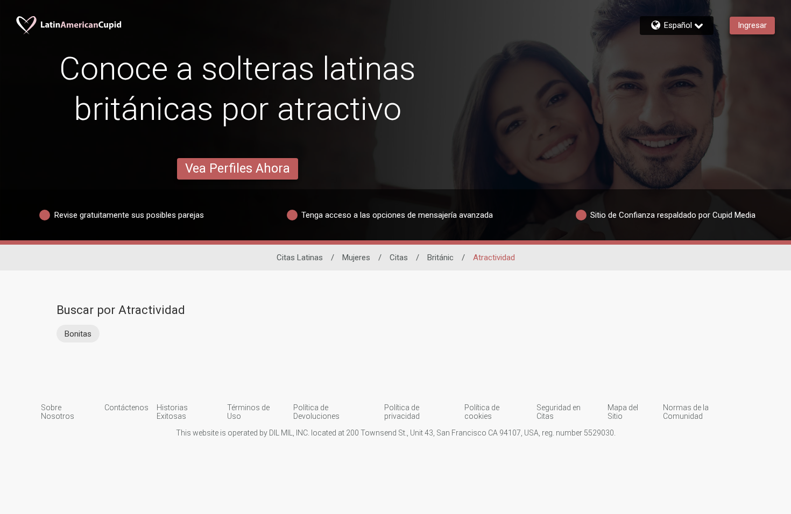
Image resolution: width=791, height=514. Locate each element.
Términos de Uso (248, 411)
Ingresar (752, 25)
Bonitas (78, 334)
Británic (440, 257)
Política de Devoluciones (316, 411)
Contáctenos (126, 407)
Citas (399, 257)
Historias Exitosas (172, 411)
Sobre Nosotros (57, 411)
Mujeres (356, 257)
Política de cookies (481, 411)
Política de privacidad (402, 411)
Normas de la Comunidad (686, 411)
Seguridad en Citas (558, 411)
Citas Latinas (300, 257)
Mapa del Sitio (623, 411)
